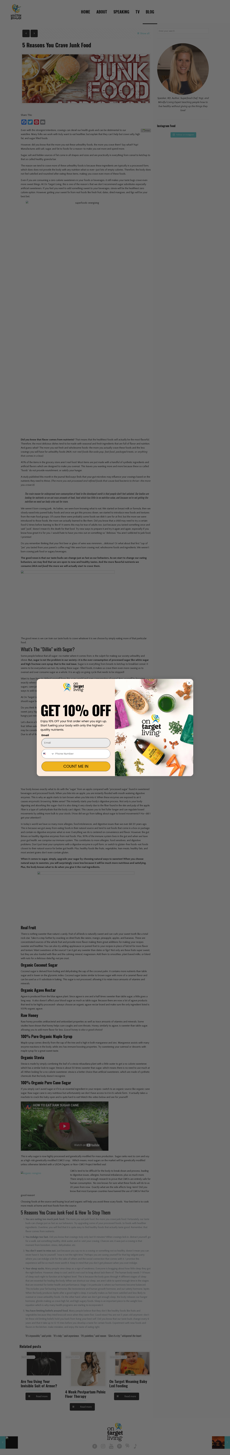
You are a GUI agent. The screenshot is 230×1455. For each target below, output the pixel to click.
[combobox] (48, 753)
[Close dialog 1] (189, 683)
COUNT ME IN (75, 766)
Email (45, 735)
